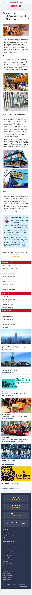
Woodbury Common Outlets (10, 284)
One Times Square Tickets (9, 281)
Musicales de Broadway (9, 276)
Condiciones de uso (7, 533)
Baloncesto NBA (6, 557)
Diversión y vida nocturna (9, 299)
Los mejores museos (8, 304)
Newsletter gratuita (8, 316)
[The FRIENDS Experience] (16, 405)
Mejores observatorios (8, 302)
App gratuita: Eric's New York (10, 314)
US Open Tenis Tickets (8, 279)
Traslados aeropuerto (8, 319)
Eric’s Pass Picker (6, 573)
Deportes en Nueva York (8, 555)
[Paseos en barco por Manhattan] (16, 359)
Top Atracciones (7, 296)
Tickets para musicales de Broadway (10, 545)
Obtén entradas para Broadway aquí (10, 488)
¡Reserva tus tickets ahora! (8, 349)
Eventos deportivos (8, 307)
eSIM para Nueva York (8, 322)
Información (5, 529)
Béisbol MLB (5, 561)
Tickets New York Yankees (9, 273)
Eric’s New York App (7, 571)
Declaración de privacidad (8, 535)
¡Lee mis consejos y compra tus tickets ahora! (12, 441)
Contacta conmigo (7, 579)
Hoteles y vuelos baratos (9, 289)
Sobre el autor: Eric (7, 532)
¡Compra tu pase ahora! (7, 395)
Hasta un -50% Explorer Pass (10, 268)
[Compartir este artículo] (27, 19)
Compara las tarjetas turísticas (9, 543)
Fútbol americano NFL (7, 563)
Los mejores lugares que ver (9, 547)
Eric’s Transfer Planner (7, 575)
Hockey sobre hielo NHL (8, 559)
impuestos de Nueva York (19, 244)
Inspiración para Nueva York (9, 541)
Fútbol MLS (5, 565)
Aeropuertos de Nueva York (9, 551)
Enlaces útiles (6, 569)
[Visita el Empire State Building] (16, 336)
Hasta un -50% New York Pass (10, 271)
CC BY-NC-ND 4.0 (23, 586)
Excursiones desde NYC (9, 287)
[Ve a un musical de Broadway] (16, 473)
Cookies (4, 537)
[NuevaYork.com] (16, 2)
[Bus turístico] (16, 428)
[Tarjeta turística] (16, 382)
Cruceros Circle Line (7, 549)
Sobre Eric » (25, 217)
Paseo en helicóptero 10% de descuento (13, 265)
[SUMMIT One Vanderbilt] (16, 451)
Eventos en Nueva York (9, 324)
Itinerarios (5, 327)
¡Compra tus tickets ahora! (8, 464)
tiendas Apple (24, 66)
